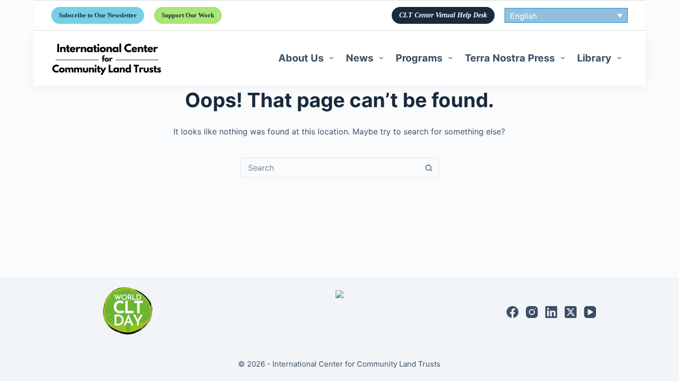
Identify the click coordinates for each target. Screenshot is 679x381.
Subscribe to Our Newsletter (98, 15)
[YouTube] (590, 312)
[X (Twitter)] (571, 312)
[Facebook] (512, 312)
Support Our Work (188, 15)
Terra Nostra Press (510, 58)
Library (594, 58)
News (359, 58)
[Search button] (429, 167)
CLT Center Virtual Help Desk (443, 15)
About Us (301, 58)
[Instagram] (532, 312)
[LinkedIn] (551, 312)
